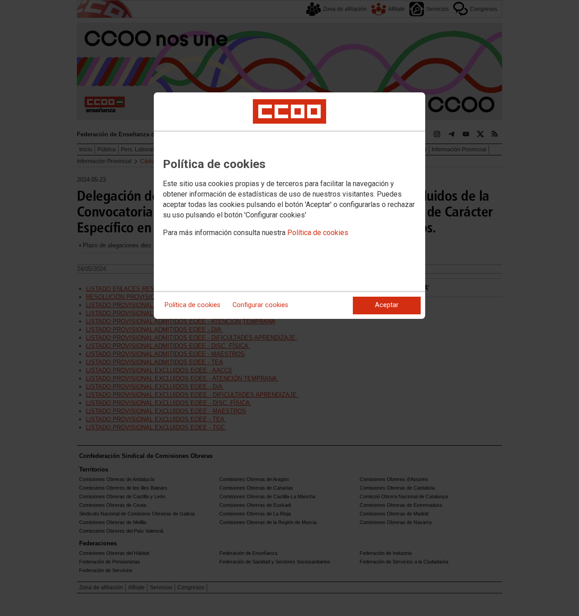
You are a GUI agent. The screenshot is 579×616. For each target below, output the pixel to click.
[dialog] (289, 205)
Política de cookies (317, 232)
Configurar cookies (260, 305)
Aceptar (387, 305)
